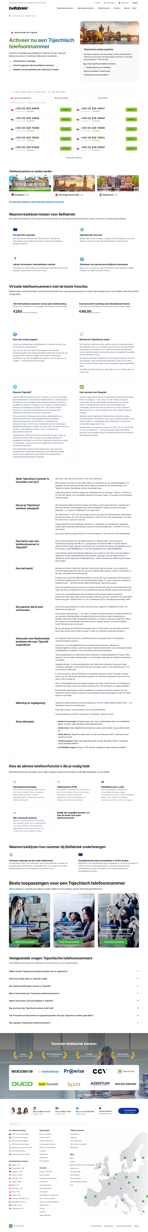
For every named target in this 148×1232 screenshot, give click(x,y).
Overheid (42, 1151)
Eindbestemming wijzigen (48, 1178)
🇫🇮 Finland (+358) (15, 1175)
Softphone (73, 1137)
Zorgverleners (44, 1161)
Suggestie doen (108, 1226)
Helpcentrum (74, 1168)
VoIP (71, 1185)
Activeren (65, 110)
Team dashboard (76, 1141)
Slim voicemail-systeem (47, 1198)
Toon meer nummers (74, 158)
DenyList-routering (45, 1171)
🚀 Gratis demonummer (17, 1151)
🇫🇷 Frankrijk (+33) (15, 1178)
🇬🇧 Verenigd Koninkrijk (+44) (19, 1198)
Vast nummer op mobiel (78, 1144)
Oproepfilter (43, 1192)
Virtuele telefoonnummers (78, 1182)
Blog (71, 1158)
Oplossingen (44, 1130)
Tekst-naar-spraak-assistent (49, 1202)
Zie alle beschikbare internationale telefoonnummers (36, 202)
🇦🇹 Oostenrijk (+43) (16, 1188)
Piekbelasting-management (48, 1195)
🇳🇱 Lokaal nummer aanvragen (19, 1154)
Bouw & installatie (45, 1134)
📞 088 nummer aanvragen (18, 1141)
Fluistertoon (43, 1182)
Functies (42, 1168)
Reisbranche (43, 1154)
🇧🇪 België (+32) (14, 1165)
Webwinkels (43, 1157)
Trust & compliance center (124, 1226)
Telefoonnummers (18, 16)
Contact (72, 1161)
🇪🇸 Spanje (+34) (15, 1195)
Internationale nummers (18, 1161)
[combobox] (50, 1124)
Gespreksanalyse (45, 1185)
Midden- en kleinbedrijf (47, 1147)
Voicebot (42, 1212)
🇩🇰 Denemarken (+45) (16, 1168)
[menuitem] (66, 8)
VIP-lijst (41, 1208)
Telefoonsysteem (77, 1130)
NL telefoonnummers (17, 1130)
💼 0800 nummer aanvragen (19, 1134)
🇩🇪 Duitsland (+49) (15, 1171)
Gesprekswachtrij (45, 1188)
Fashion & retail (44, 1137)
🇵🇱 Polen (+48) (14, 1192)
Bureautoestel (74, 1134)
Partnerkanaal (74, 1175)
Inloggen (135, 3)
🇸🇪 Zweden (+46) (15, 1205)
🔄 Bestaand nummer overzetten (20, 1147)
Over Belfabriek (75, 1171)
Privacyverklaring (96, 1226)
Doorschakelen (44, 1175)
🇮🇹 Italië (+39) (14, 1185)
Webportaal (74, 1147)
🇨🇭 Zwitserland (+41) (16, 1208)
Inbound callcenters (46, 1141)
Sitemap (136, 1226)
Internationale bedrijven (47, 1144)
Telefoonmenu (44, 1205)
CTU (101, 703)
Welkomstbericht (45, 1215)
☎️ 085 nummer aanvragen (18, 1137)
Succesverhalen (75, 1178)
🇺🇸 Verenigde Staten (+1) (17, 1202)
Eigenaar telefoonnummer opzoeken (82, 1165)
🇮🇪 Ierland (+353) (15, 1182)
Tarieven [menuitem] (127, 8)
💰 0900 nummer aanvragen (19, 1144)
